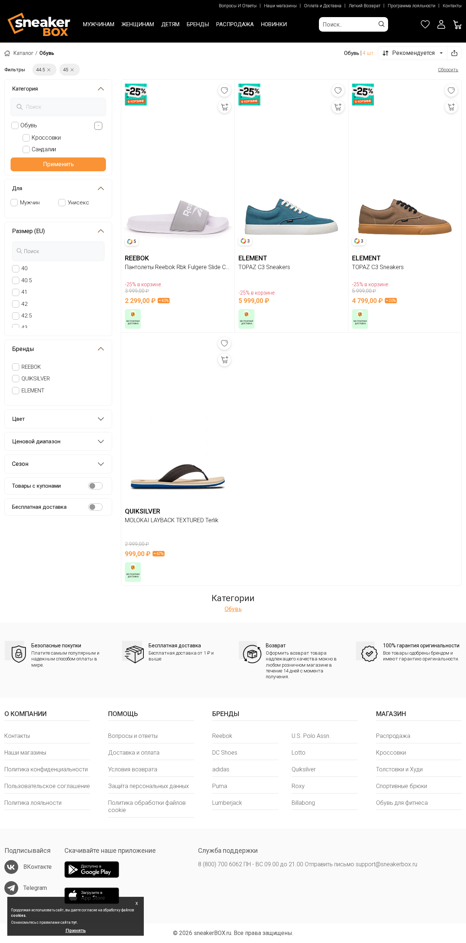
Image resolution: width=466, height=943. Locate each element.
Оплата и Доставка (322, 5)
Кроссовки (391, 752)
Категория (25, 88)
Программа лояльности (411, 5)
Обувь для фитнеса (402, 802)
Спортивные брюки (401, 786)
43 (24, 327)
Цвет (18, 419)
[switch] (95, 486)
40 (24, 268)
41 (24, 292)
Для (17, 188)
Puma (219, 786)
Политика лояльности (33, 802)
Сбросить (448, 69)
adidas (220, 769)
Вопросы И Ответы (238, 5)
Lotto (298, 752)
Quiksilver (304, 769)
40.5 (26, 280)
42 (24, 304)
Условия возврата (132, 769)
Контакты (452, 5)
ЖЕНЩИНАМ (138, 24)
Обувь (233, 609)
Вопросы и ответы (133, 735)
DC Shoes (224, 752)
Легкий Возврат (364, 5)
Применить (58, 164)
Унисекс (78, 202)
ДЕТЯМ (170, 24)
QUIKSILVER (35, 378)
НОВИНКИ (274, 24)
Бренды (23, 348)
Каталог (23, 53)
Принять (76, 930)
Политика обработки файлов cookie (147, 806)
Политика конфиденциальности (46, 769)
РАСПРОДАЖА (235, 24)
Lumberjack (227, 802)
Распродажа (393, 735)
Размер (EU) (28, 231)
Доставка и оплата (133, 752)
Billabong (303, 802)
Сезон (20, 463)
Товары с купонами (36, 486)
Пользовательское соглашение (47, 786)
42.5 (26, 315)
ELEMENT (32, 390)
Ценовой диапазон (36, 441)
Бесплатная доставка (39, 507)
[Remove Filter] (49, 69)
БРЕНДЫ (198, 24)
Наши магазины (280, 5)
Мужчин (30, 202)
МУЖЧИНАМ (98, 24)
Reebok (222, 735)
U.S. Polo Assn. (311, 735)
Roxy (298, 786)
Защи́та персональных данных (148, 786)
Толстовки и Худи (399, 769)
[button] (441, 24)
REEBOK (31, 366)
